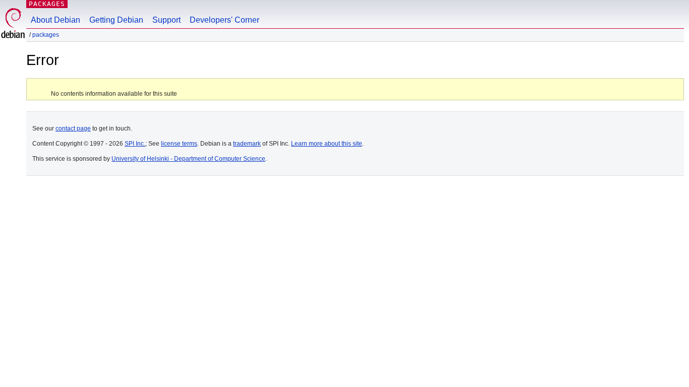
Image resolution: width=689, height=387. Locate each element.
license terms (179, 143)
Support (166, 20)
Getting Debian (116, 20)
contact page (73, 128)
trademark (247, 143)
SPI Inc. (135, 143)
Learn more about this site (326, 143)
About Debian (55, 20)
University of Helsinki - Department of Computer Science (188, 158)
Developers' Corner (224, 20)
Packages (47, 4)
